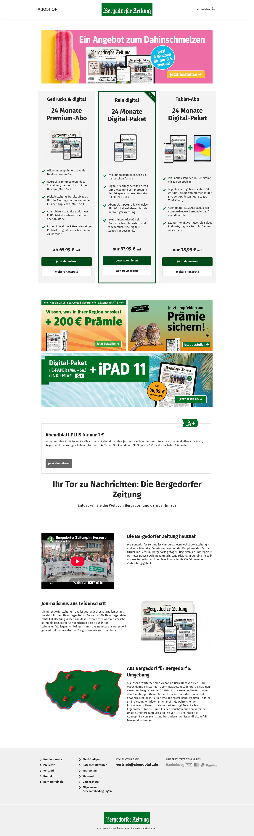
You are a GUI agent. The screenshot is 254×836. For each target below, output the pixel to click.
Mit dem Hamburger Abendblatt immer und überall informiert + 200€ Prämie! (83, 326)
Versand (48, 770)
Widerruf (88, 776)
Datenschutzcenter (95, 765)
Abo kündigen (91, 759)
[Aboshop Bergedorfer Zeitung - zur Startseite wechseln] (127, 9)
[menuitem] (201, 9)
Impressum (90, 770)
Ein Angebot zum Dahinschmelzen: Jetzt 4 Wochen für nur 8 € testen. (127, 57)
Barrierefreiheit (53, 781)
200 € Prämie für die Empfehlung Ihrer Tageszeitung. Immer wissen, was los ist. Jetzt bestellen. (170, 326)
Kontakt (48, 776)
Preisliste (49, 765)
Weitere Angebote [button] (66, 271)
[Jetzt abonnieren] (66, 145)
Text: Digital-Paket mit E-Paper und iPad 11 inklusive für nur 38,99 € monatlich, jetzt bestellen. (127, 380)
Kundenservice (52, 759)
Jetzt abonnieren (59, 463)
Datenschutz (91, 781)
